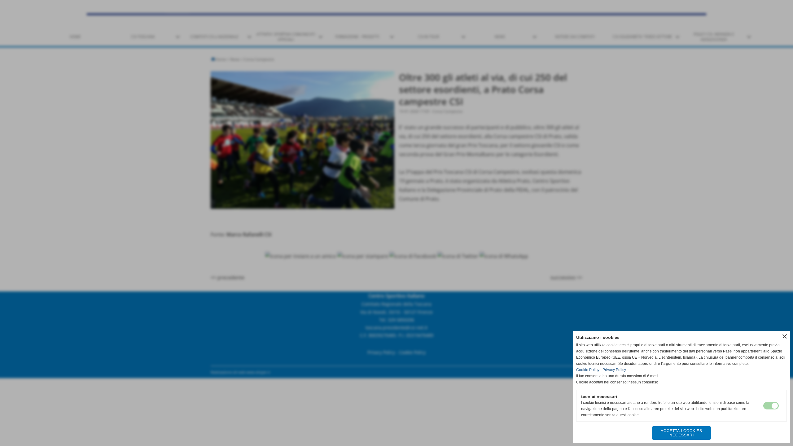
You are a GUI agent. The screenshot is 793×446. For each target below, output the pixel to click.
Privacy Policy (614, 370)
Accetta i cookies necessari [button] (681, 433)
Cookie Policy (587, 370)
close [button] (784, 336)
